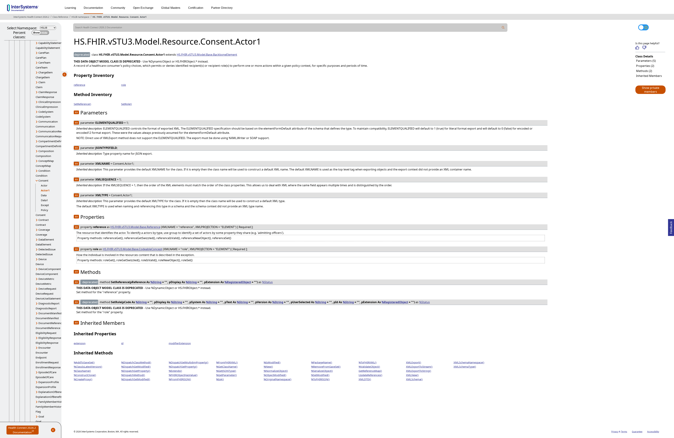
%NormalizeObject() (276, 371)
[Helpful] (637, 47)
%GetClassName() (226, 366)
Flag (38, 411)
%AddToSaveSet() (84, 362)
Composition (46, 151)
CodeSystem (45, 111)
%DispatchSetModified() (135, 379)
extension (79, 343)
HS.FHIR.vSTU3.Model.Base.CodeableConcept (132, 249)
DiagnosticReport (48, 303)
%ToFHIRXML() (367, 362)
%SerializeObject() (322, 371)
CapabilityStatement (50, 43)
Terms (624, 431)
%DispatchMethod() (133, 375)
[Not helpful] (644, 47)
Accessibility (653, 431)
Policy (44, 210)
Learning (70, 7)
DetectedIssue (46, 249)
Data (44, 195)
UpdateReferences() (370, 375)
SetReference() (82, 104)
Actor (44, 185)
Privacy (614, 431)
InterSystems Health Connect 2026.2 (31, 16)
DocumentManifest (50, 313)
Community (118, 7)
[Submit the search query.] (503, 27)
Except (45, 205)
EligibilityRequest (46, 333)
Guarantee (637, 431)
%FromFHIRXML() (227, 362)
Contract (43, 220)
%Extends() (175, 371)
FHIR (99, 16)
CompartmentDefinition (52, 141)
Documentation (93, 7)
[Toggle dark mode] (643, 27)
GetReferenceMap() (370, 371)
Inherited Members (649, 76)
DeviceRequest (47, 288)
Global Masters (170, 7)
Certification (195, 7)
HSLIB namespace (80, 16)
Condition (44, 170)
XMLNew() (412, 375)
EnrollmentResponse (48, 367)
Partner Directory (222, 7)
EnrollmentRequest (47, 362)
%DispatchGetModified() (136, 366)
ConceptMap (46, 161)
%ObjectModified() (275, 375)
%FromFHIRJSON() (180, 379)
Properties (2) (645, 66)
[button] (650, 89)
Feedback (671, 226)
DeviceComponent (49, 269)
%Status (267, 282)
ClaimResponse (47, 92)
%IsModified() (272, 362)
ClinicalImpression (49, 102)
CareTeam (44, 62)
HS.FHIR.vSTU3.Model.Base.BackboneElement (207, 55)
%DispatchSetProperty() (183, 366)
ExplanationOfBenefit (51, 392)
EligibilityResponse (49, 338)
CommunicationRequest (52, 131)
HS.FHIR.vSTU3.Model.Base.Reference (135, 227)
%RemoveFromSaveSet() (326, 366)
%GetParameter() (226, 375)
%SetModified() (320, 375)
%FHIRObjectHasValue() (183, 375)
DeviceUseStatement (48, 298)
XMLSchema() (414, 379)
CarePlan (43, 52)
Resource (123, 16)
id (122, 343)
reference (79, 85)
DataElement (46, 239)
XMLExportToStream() (419, 366)
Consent (134, 16)
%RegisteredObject (237, 282)
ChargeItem (45, 72)
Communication (48, 121)
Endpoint (41, 357)
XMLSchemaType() (465, 366)
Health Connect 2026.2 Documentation (23, 430)
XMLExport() (413, 362)
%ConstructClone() (85, 375)
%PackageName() (321, 362)
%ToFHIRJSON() (320, 379)
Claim (41, 82)
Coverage (44, 229)
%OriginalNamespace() (277, 379)
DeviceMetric (46, 279)
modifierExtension (180, 343)
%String (155, 282)
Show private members (650, 90)
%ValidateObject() (369, 366)
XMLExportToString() (418, 371)
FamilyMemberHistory (52, 401)
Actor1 (143, 16)
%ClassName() (82, 371)
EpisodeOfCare (47, 372)
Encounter (44, 347)
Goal (41, 416)
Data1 (44, 200)
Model (114, 16)
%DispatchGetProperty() (135, 371)
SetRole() (126, 104)
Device (42, 259)
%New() (268, 366)
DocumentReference (50, 323)
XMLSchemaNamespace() (469, 362)
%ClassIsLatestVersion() (88, 366)
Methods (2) (644, 71)
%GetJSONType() (226, 371)
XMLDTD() (365, 379)
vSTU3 (106, 16)
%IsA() (220, 379)
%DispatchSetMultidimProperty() (188, 362)
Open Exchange (143, 7)
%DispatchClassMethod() (136, 362)
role (123, 85)
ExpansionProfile (48, 382)
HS (93, 16)
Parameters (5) (646, 61)
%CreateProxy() (83, 379)
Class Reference (60, 16)
